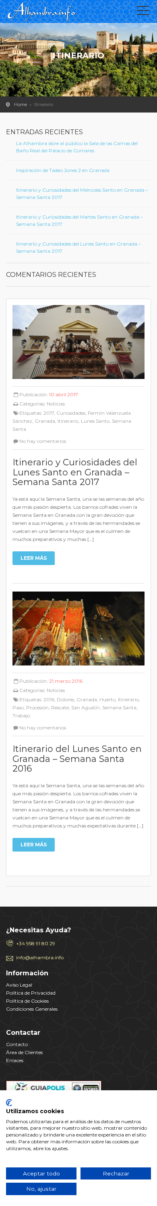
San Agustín (85, 707)
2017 (48, 413)
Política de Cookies (27, 1001)
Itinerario (68, 421)
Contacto (17, 1044)
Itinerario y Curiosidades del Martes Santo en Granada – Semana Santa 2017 (79, 220)
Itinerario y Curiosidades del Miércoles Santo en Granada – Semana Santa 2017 (82, 193)
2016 (48, 699)
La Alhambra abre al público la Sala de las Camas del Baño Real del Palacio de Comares (77, 147)
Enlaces (14, 1060)
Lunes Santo (95, 421)
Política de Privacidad (31, 993)
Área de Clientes (24, 1052)
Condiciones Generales (32, 1009)
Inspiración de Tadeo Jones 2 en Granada (62, 170)
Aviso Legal (19, 985)
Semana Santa (119, 707)
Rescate (60, 707)
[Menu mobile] (143, 12)
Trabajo (21, 716)
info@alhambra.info (40, 957)
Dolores (65, 699)
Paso (18, 707)
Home (20, 104)
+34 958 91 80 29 (35, 943)
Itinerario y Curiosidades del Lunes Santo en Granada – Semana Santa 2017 (78, 247)
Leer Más (34, 558)
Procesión (37, 707)
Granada (45, 421)
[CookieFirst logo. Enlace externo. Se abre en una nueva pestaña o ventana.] (9, 1102)
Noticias (56, 404)
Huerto (107, 699)
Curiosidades (70, 413)
